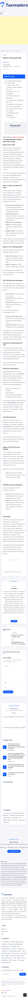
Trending (21, 960)
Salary (24, 958)
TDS (7, 50)
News (7, 955)
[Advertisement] (14, 30)
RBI (15, 958)
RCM (19, 958)
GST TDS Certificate (14, 106)
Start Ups (4, 960)
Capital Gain (7, 817)
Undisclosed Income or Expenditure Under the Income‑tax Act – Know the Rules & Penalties (16, 746)
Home (2, 50)
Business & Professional (17, 815)
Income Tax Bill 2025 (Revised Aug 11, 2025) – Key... (18, 789)
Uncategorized (6, 962)
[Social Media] (2, 993)
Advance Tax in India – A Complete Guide (17, 635)
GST (24, 951)
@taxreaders (14, 842)
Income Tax (16, 953)
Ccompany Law (17, 817)
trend (15, 960)
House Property (6, 953)
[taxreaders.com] (14, 4)
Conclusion (12, 117)
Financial (6, 822)
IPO (3, 955)
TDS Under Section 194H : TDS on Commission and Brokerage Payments (16, 766)
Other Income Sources (17, 955)
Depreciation (7, 820)
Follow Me (14, 621)
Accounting (7, 813)
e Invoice (15, 820)
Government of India (15, 951)
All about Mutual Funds (18, 813)
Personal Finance (7, 958)
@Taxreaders (14, 708)
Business (6, 815)
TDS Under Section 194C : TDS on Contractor (16, 773)
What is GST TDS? (13, 85)
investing (23, 953)
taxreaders (7, 64)
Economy (22, 820)
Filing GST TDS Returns (15, 104)
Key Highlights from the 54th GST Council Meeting (18, 643)
